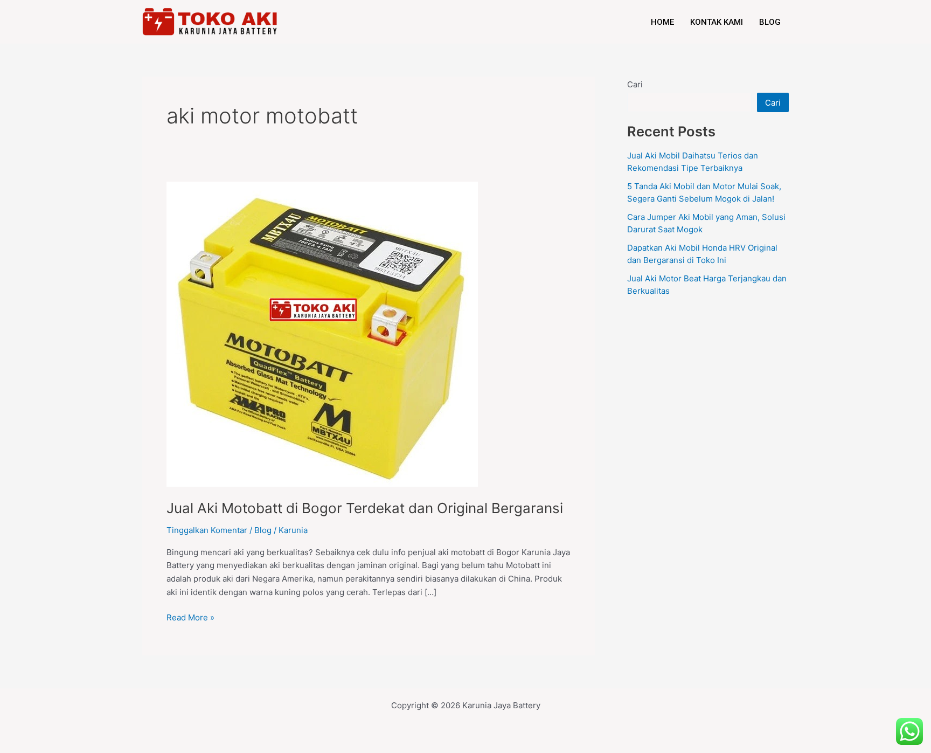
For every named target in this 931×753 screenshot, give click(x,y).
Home (662, 22)
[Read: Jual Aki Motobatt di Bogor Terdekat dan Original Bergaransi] (322, 334)
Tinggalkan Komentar (206, 530)
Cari (635, 84)
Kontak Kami (716, 22)
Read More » (190, 617)
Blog (770, 22)
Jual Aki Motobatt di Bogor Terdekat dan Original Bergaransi (364, 508)
